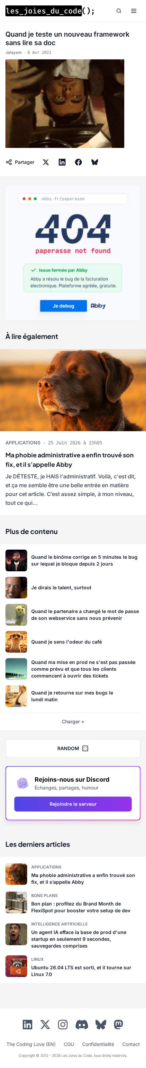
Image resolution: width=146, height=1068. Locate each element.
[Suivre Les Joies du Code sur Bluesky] (100, 1026)
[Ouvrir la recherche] (119, 11)
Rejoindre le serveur (73, 804)
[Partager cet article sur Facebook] (78, 162)
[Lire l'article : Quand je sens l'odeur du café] (73, 642)
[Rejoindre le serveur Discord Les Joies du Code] (82, 1024)
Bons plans (44, 895)
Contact (131, 1044)
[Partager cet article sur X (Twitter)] (46, 162)
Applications (22, 442)
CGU (69, 1044)
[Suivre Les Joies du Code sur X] (45, 1026)
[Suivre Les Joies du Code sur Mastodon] (118, 1026)
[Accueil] (49, 10)
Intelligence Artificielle (59, 924)
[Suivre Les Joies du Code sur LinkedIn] (27, 1026)
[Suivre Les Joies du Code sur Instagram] (62, 1026)
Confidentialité (98, 1044)
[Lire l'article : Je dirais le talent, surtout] (73, 587)
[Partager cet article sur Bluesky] (95, 162)
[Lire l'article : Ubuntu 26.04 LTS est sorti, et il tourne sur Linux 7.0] (73, 966)
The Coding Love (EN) (31, 1044)
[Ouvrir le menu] (134, 11)
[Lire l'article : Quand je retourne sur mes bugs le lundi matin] (73, 696)
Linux (37, 959)
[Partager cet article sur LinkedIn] (62, 162)
